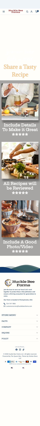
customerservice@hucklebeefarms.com (19, 306)
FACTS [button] (4, 321)
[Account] (31, 11)
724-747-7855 (11, 304)
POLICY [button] (5, 339)
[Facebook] (16, 349)
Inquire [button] (6, 333)
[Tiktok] (23, 349)
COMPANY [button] (6, 327)
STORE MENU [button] (9, 315)
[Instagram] (20, 349)
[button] (3, 11)
